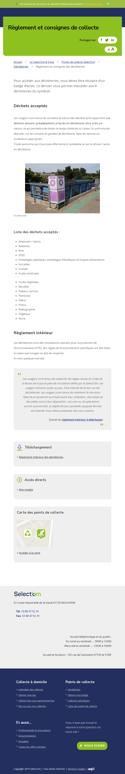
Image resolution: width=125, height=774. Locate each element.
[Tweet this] (107, 40)
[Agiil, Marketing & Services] (91, 769)
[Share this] (102, 40)
